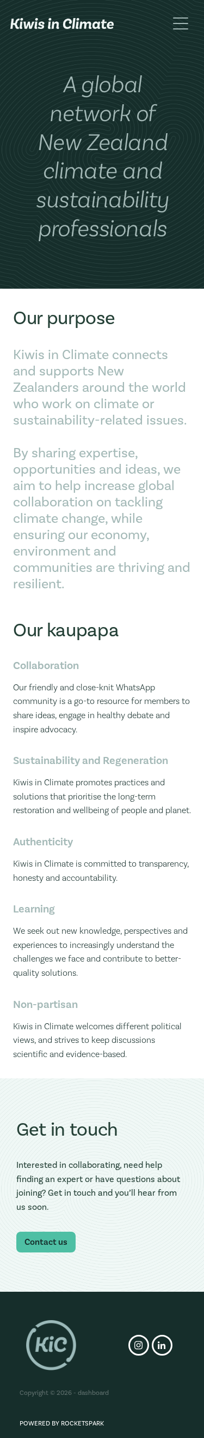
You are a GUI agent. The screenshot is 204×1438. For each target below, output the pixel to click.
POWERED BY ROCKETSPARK (62, 1423)
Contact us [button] (45, 1242)
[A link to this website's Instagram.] (138, 1345)
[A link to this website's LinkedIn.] (162, 1345)
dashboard (93, 1393)
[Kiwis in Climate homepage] (89, 23)
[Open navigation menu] (181, 23)
